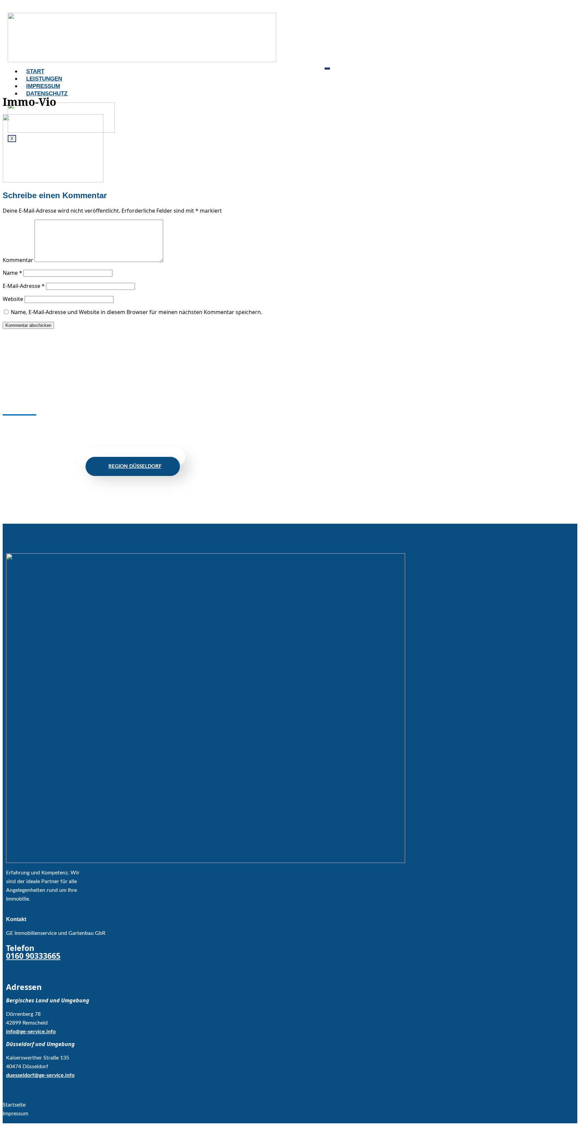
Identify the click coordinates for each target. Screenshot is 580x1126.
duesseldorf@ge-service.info (40, 1075)
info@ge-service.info (31, 1031)
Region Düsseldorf (134, 466)
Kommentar (18, 260)
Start (35, 71)
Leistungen (44, 79)
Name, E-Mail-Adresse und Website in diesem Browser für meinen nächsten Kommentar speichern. (136, 312)
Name (12, 272)
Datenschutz (46, 93)
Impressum (43, 86)
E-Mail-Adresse (24, 286)
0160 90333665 (33, 955)
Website (13, 299)
